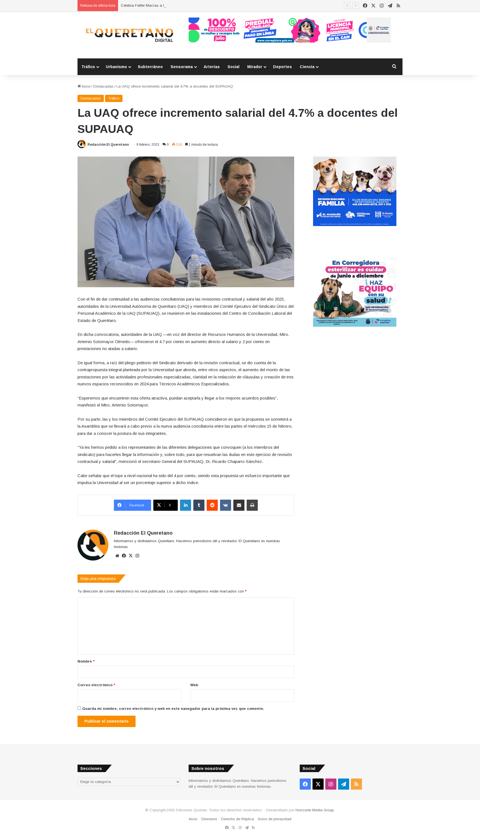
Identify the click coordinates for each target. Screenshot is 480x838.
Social (233, 67)
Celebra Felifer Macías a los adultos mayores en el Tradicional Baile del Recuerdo (189, 5)
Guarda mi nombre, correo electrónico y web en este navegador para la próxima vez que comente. (173, 708)
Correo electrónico (96, 685)
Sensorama (182, 67)
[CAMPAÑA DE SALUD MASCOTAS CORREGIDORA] (354, 325)
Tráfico (88, 67)
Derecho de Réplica (237, 819)
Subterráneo (150, 67)
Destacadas (103, 86)
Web (194, 685)
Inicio (86, 86)
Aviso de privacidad (274, 819)
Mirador (254, 67)
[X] (130, 555)
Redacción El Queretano (108, 145)
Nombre (86, 661)
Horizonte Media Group (315, 810)
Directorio (209, 819)
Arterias (212, 67)
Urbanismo (116, 67)
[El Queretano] (129, 35)
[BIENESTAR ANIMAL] (354, 225)
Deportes (282, 67)
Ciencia (307, 67)
